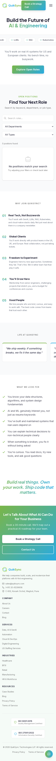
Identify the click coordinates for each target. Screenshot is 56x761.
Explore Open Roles (28, 69)
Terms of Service (10, 705)
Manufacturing (8, 674)
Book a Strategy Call (33, 5)
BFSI (4, 665)
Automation (7, 634)
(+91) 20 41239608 (13, 587)
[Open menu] (51, 5)
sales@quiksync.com (14, 583)
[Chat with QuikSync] (49, 754)
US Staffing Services (11, 648)
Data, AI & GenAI (9, 630)
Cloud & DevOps (9, 639)
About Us (6, 603)
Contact (5, 613)
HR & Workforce (9, 679)
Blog (4, 617)
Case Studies (8, 691)
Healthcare (7, 661)
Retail (4, 670)
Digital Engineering (10, 644)
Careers (5, 608)
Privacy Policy (8, 701)
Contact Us (28, 549)
